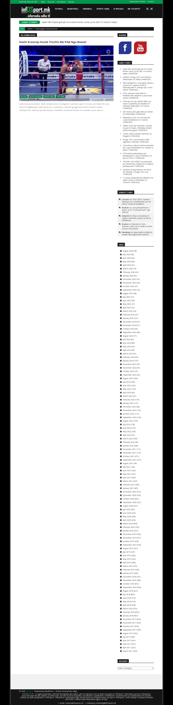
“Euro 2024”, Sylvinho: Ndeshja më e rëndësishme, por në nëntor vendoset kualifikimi (136, 201)
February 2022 (129, 442)
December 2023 (129, 364)
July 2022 (126, 424)
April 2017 (127, 647)
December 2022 (129, 406)
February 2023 (129, 399)
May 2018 (127, 601)
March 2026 (128, 268)
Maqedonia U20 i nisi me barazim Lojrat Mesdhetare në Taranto (136, 118)
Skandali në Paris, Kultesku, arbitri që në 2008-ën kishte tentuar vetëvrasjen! (137, 226)
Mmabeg (126, 232)
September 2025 (129, 290)
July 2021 (126, 467)
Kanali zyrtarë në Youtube (137, 1)
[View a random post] (151, 8)
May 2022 (127, 431)
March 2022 (128, 438)
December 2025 (129, 279)
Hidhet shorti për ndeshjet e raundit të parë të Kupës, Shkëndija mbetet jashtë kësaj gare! (137, 127)
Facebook (151, 1)
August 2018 (128, 591)
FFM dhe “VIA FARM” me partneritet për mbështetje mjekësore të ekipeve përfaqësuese (138, 163)
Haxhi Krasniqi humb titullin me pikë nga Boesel (52, 42)
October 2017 (128, 626)
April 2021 (127, 477)
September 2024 (129, 332)
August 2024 (128, 336)
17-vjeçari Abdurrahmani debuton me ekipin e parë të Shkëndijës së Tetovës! (138, 180)
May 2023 (127, 389)
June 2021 (127, 470)
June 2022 (127, 428)
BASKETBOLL (73, 9)
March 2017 (128, 651)
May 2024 (127, 346)
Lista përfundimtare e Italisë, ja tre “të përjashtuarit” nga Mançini (136, 209)
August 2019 (128, 548)
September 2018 (129, 587)
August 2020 (128, 506)
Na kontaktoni (61, 2)
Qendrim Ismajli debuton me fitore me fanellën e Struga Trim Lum (137, 170)
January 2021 (128, 488)
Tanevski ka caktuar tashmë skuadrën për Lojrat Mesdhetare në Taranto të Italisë (138, 147)
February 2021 (129, 484)
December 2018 (129, 576)
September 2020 (129, 502)
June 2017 (127, 640)
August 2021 (128, 463)
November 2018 (129, 580)
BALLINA (24, 96)
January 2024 (128, 360)
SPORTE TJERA (103, 9)
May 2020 (127, 516)
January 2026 (128, 275)
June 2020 (127, 513)
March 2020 (128, 523)
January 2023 (128, 403)
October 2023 (128, 371)
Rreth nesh (51, 2)
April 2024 (127, 350)
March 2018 (128, 608)
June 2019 (127, 555)
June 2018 (127, 598)
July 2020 (126, 509)
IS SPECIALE (118, 9)
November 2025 (129, 283)
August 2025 (128, 293)
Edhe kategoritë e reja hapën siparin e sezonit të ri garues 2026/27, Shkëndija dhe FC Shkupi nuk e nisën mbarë (138, 86)
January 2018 (128, 615)
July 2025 (126, 297)
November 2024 (129, 325)
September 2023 (129, 375)
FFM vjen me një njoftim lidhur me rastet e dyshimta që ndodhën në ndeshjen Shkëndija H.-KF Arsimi (137, 103)
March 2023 (128, 396)
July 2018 (126, 594)
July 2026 (126, 254)
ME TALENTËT (134, 9)
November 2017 (129, 623)
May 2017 (127, 644)
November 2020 (129, 495)
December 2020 (129, 491)
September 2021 (129, 460)
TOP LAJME (60, 96)
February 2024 (129, 357)
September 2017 (129, 630)
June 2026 (127, 258)
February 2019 (129, 569)
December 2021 (129, 449)
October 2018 (128, 584)
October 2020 (128, 499)
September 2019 (129, 545)
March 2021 (128, 481)
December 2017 (129, 619)
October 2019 (128, 541)
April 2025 (127, 307)
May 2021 (127, 474)
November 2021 (129, 453)
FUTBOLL (59, 9)
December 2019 (129, 534)
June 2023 (127, 385)
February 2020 (129, 527)
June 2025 (127, 300)
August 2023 (128, 378)
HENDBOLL (87, 9)
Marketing (71, 2)
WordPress (49, 691)
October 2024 (128, 329)
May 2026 (127, 261)
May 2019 (127, 559)
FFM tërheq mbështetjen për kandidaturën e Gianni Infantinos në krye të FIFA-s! (137, 155)
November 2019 (129, 538)
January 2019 (128, 573)
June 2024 (127, 343)
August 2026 (128, 251)
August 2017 (128, 633)
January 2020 (128, 530)
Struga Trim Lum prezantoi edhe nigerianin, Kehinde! (136, 140)
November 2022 (129, 410)
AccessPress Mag (69, 691)
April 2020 (127, 520)
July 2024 (126, 339)
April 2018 (127, 605)
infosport (23, 99)
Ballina (43, 2)
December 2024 (129, 322)
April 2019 (127, 562)
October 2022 (128, 414)
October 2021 (128, 456)
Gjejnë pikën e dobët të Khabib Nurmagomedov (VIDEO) (137, 233)
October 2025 (128, 286)
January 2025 (128, 318)
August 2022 (128, 421)
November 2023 (129, 368)
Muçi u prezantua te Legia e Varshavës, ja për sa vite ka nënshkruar (136, 218)
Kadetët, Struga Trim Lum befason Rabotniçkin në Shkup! (137, 78)
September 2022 (129, 417)
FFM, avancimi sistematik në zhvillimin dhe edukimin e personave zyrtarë (137, 95)
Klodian (125, 207)
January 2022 (128, 445)
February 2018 (129, 612)
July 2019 (126, 552)
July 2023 (126, 382)
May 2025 (127, 304)
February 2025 (129, 314)
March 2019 (128, 566)
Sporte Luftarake (35, 96)
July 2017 (126, 637)
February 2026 (129, 272)
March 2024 (128, 353)
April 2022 (127, 435)
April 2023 (127, 392)
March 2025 (128, 311)
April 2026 (127, 265)
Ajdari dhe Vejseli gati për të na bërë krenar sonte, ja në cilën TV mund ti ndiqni (79, 22)
